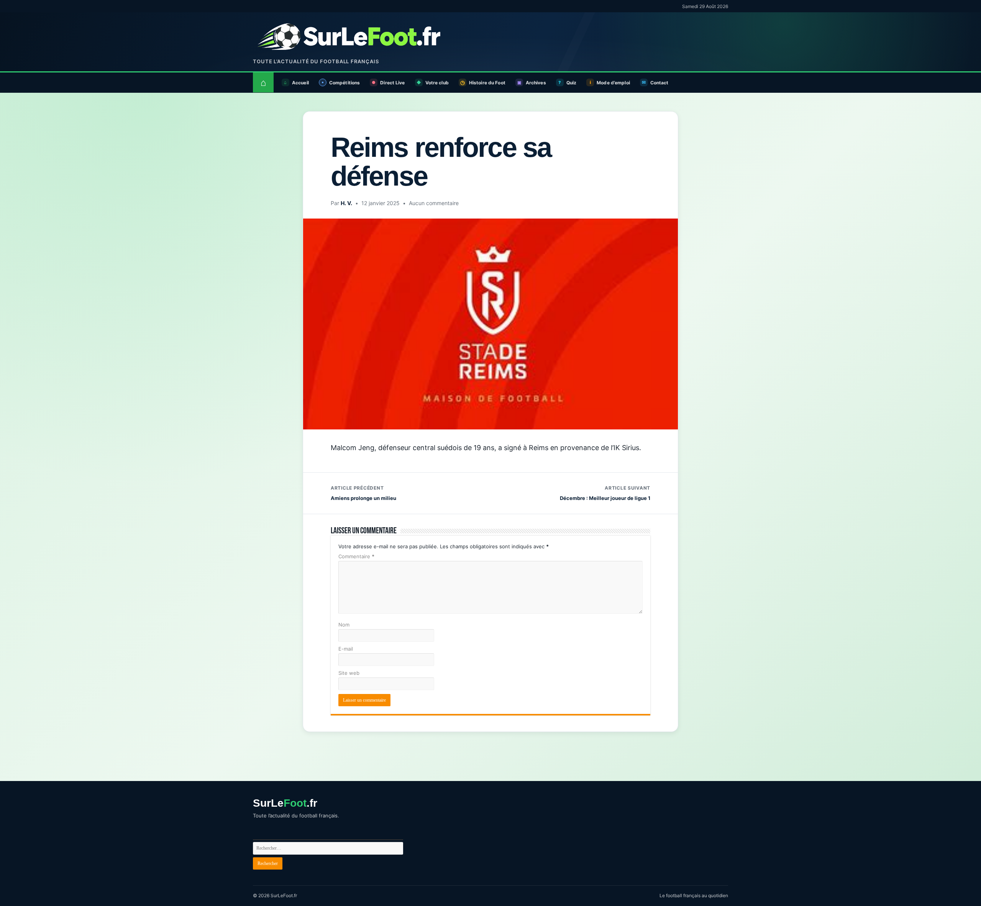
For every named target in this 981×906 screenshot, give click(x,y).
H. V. (346, 203)
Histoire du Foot (487, 83)
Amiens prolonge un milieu (363, 493)
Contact (659, 83)
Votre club (437, 83)
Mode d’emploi (613, 83)
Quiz (571, 83)
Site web (348, 673)
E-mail (345, 649)
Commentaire (356, 556)
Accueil (300, 83)
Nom (343, 625)
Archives (536, 83)
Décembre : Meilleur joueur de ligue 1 (605, 493)
